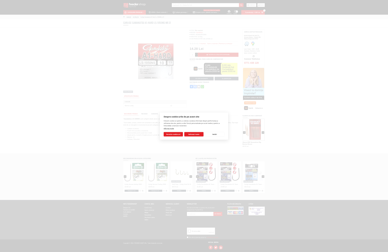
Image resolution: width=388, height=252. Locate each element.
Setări (214, 134)
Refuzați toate (193, 134)
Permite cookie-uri (173, 134)
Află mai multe (169, 128)
